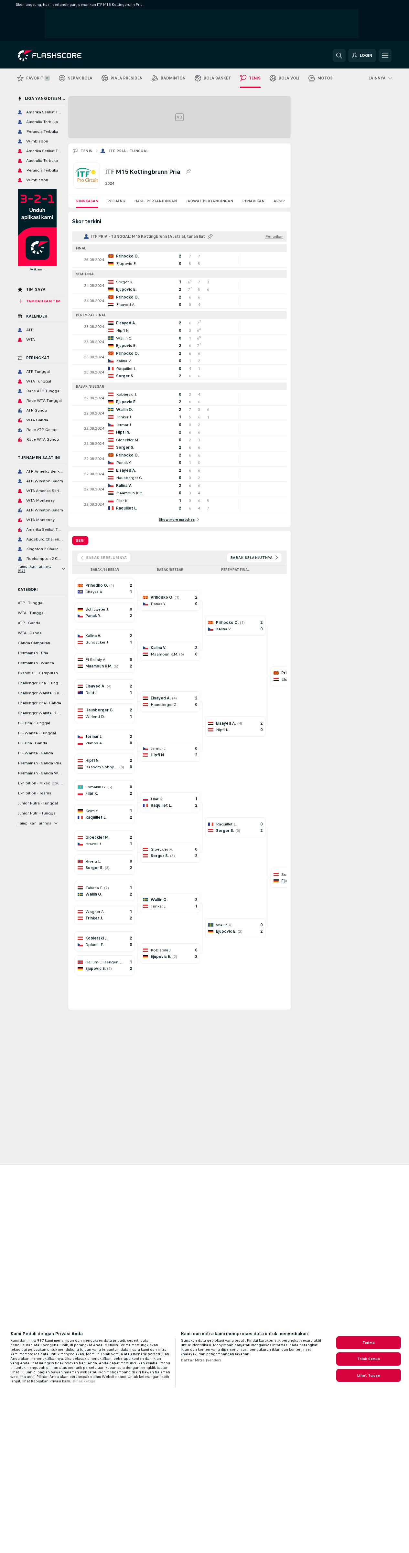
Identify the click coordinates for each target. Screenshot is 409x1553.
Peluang (116, 201)
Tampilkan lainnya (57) (35, 568)
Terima (368, 1342)
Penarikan (253, 201)
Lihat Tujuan (368, 1375)
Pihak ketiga (84, 1381)
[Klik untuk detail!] (179, 259)
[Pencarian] (339, 55)
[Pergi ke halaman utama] (62, 55)
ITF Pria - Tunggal (129, 151)
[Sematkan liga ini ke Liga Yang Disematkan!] (188, 171)
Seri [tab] (80, 540)
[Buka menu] (385, 55)
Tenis (86, 151)
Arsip (279, 201)
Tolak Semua (368, 1359)
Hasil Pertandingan (155, 201)
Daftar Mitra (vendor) (201, 1360)
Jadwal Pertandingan (209, 201)
